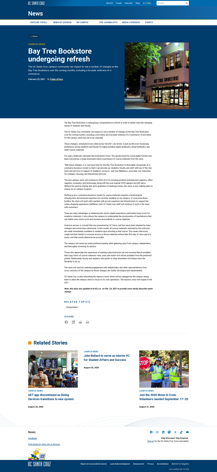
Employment (138, 464)
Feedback (32, 438)
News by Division (62, 22)
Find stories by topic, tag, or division (44, 444)
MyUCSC (109, 3)
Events (149, 22)
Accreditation (163, 464)
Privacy (150, 464)
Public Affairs (56, 79)
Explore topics (38, 22)
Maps (138, 3)
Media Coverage (131, 22)
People (119, 3)
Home (35, 36)
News (35, 13)
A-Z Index (147, 3)
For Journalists (108, 22)
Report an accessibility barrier (93, 464)
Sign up (150, 441)
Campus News (72, 307)
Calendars (129, 3)
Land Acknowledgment (120, 464)
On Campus (82, 22)
